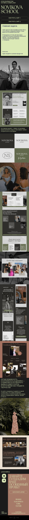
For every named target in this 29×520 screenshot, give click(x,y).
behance (18, 499)
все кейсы (6, 472)
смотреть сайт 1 (14, 18)
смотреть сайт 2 (14, 21)
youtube (18, 506)
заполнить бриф (18, 492)
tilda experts (18, 501)
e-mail (18, 503)
